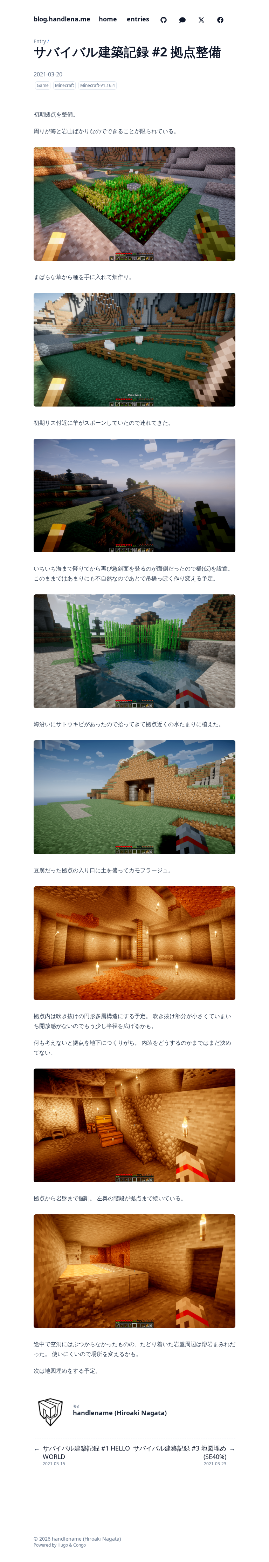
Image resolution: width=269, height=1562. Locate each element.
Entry (40, 41)
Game (43, 85)
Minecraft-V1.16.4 (97, 85)
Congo (79, 1545)
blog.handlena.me (62, 19)
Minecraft (64, 85)
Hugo (62, 1545)
